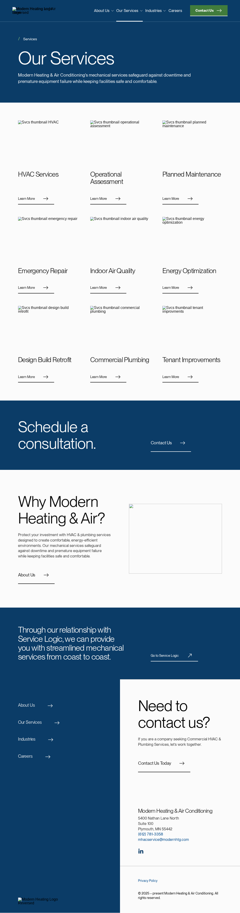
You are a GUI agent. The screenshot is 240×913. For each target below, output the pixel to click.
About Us (101, 10)
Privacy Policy (148, 881)
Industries (153, 10)
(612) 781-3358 (150, 834)
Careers (175, 10)
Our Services (127, 10)
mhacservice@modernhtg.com (163, 839)
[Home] (37, 11)
